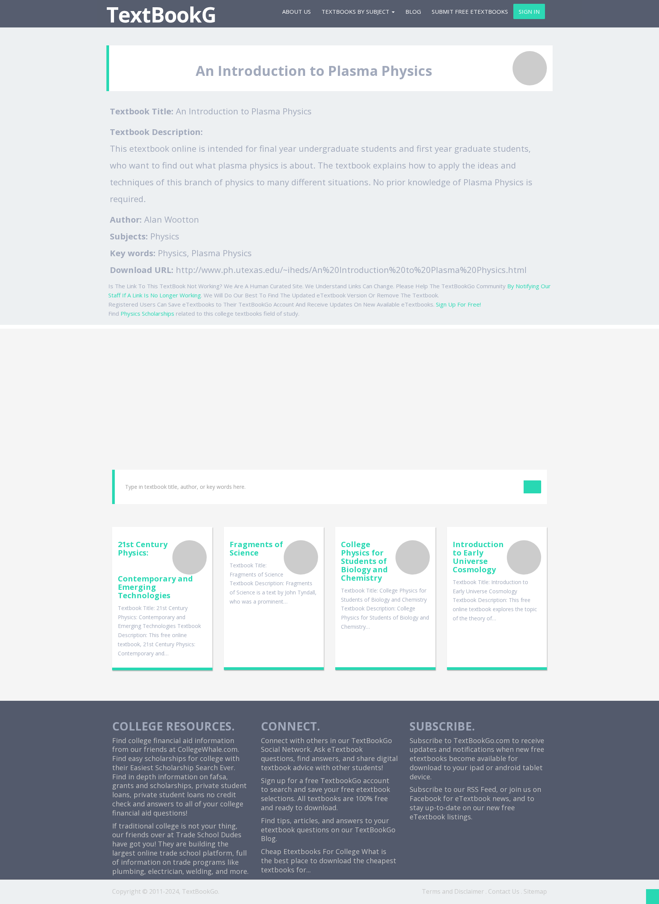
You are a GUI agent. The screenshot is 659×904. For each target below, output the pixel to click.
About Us (296, 11)
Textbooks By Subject (356, 11)
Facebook (425, 798)
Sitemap (535, 891)
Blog (413, 11)
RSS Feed (481, 789)
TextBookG (161, 14)
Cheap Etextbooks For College (310, 851)
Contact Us (503, 891)
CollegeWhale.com (208, 749)
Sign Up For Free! (458, 304)
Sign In (529, 11)
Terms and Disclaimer (453, 891)
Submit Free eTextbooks (470, 11)
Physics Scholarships (147, 313)
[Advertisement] (329, 382)
